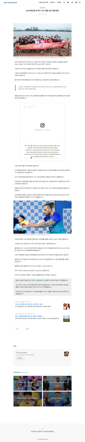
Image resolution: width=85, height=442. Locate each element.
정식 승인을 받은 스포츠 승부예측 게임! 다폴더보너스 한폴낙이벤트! (33, 306)
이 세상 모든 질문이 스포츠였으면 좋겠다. (25, 355)
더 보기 (70, 374)
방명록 (59, 2)
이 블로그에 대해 (43, 2)
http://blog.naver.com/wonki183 (23, 313)
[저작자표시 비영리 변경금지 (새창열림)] (33, 329)
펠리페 (34, 239)
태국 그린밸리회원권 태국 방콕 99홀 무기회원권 (28, 316)
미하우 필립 (51, 73)
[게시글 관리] (22, 329)
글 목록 (52, 2)
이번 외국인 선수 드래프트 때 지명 (36, 73)
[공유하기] (20, 329)
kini (47, 439)
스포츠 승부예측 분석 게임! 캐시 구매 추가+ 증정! (29, 304)
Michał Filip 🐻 (28, 158)
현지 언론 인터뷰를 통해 (35, 280)
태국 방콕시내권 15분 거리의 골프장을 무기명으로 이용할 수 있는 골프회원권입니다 (37, 318)
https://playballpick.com (21, 301)
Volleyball (42, 7)
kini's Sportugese (10, 2)
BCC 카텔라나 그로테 (39, 266)
